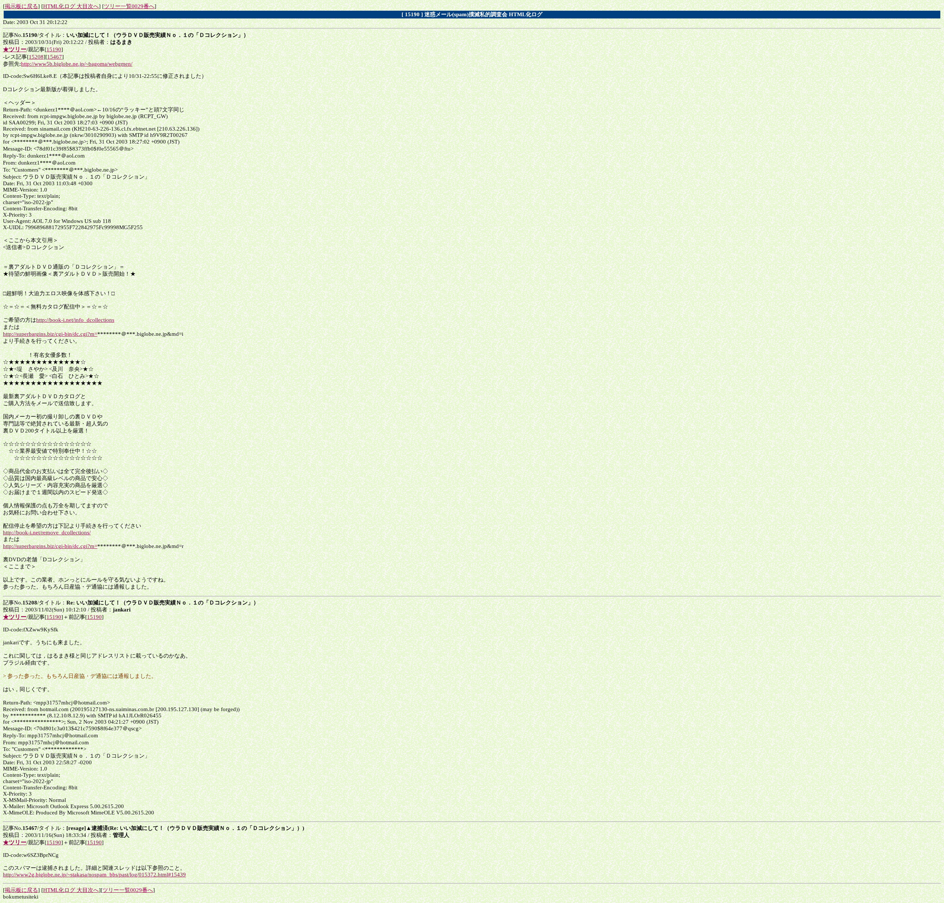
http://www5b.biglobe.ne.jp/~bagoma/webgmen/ (76, 64)
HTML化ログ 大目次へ (71, 6)
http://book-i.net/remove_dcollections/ (47, 532)
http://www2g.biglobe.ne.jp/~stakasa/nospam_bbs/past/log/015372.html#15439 (94, 875)
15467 (54, 57)
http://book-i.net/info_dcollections (75, 320)
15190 (53, 49)
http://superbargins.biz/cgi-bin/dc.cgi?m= (50, 334)
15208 (36, 57)
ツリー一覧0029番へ (129, 6)
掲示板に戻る (21, 6)
